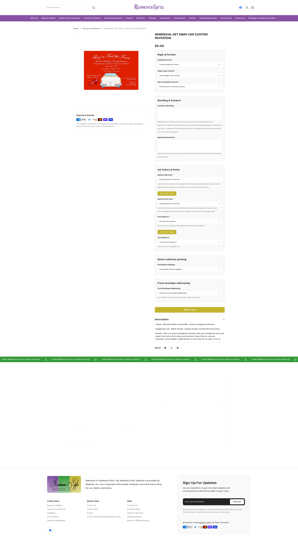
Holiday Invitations (81, 425)
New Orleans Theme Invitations (88, 429)
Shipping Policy (134, 517)
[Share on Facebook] (165, 348)
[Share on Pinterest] (177, 348)
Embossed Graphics (113, 18)
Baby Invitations (79, 412)
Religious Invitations (125, 429)
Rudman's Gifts (204, 523)
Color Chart (92, 509)
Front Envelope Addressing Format (104, 517)
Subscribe (237, 502)
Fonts (90, 513)
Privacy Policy (133, 509)
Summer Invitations (124, 433)
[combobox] (67, 7)
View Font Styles (167, 232)
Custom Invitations (91, 29)
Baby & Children (54, 505)
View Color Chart (167, 194)
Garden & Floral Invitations (85, 420)
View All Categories (56, 520)
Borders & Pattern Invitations (130, 412)
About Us (91, 505)
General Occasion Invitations (129, 420)
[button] (48, 18)
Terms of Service (135, 513)
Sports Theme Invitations (84, 433)
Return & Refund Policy (138, 520)
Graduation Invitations (126, 425)
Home (75, 29)
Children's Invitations (82, 416)
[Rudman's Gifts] (64, 484)
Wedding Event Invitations (85, 437)
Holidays (51, 513)
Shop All (34, 18)
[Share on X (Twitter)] (171, 348)
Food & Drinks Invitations (127, 416)
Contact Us (132, 505)
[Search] (94, 7)
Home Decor (53, 517)
